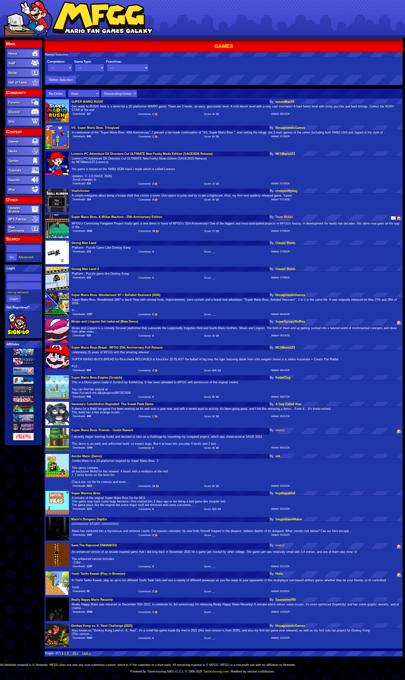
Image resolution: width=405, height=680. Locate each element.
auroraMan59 (284, 101)
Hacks (12, 151)
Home (12, 53)
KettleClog (282, 377)
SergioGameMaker (288, 519)
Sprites (13, 161)
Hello (279, 573)
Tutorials (14, 170)
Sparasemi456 (285, 599)
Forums (14, 102)
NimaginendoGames (290, 127)
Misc (11, 189)
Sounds (14, 180)
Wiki (11, 121)
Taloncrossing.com (216, 671)
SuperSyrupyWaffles (290, 321)
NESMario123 (285, 154)
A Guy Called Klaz (288, 404)
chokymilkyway (286, 191)
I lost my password (17, 292)
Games (13, 141)
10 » (75, 653)
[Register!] (18, 335)
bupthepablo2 (285, 493)
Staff (11, 63)
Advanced (26, 257)
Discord (14, 112)
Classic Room (285, 243)
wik (277, 456)
